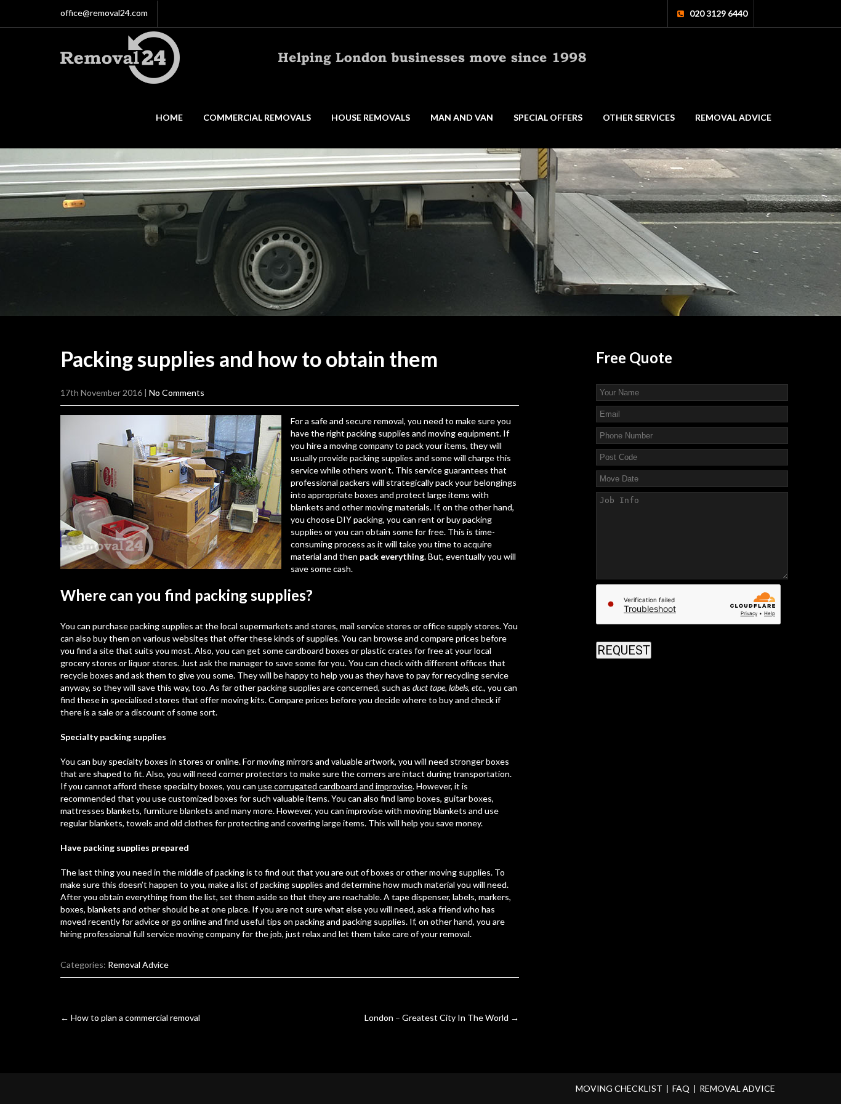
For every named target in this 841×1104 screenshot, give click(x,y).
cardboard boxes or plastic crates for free (364, 650)
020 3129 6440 (718, 13)
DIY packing (360, 519)
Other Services (639, 117)
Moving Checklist (619, 1088)
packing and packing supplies (350, 921)
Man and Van (461, 117)
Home (169, 117)
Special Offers (547, 117)
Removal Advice (733, 117)
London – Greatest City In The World (441, 1017)
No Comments (176, 392)
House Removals (370, 117)
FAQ (681, 1088)
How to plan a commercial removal (130, 1017)
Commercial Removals (257, 117)
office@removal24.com (104, 12)
